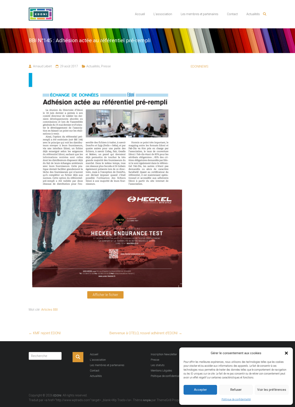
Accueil (140, 14)
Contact (232, 14)
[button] (286, 353)
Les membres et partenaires (199, 14)
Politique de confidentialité (236, 399)
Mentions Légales (161, 370)
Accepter (200, 390)
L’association (163, 14)
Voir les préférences (271, 390)
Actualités (253, 14)
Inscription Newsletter (164, 354)
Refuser (236, 390)
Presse (106, 66)
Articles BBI (49, 310)
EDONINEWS (199, 66)
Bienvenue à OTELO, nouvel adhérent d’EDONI (145, 333)
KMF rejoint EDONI (45, 333)
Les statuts (158, 365)
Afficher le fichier (105, 295)
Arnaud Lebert (42, 66)
